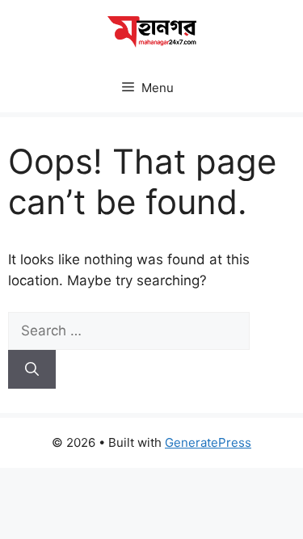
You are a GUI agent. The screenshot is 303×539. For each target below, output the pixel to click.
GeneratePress (208, 442)
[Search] (32, 369)
